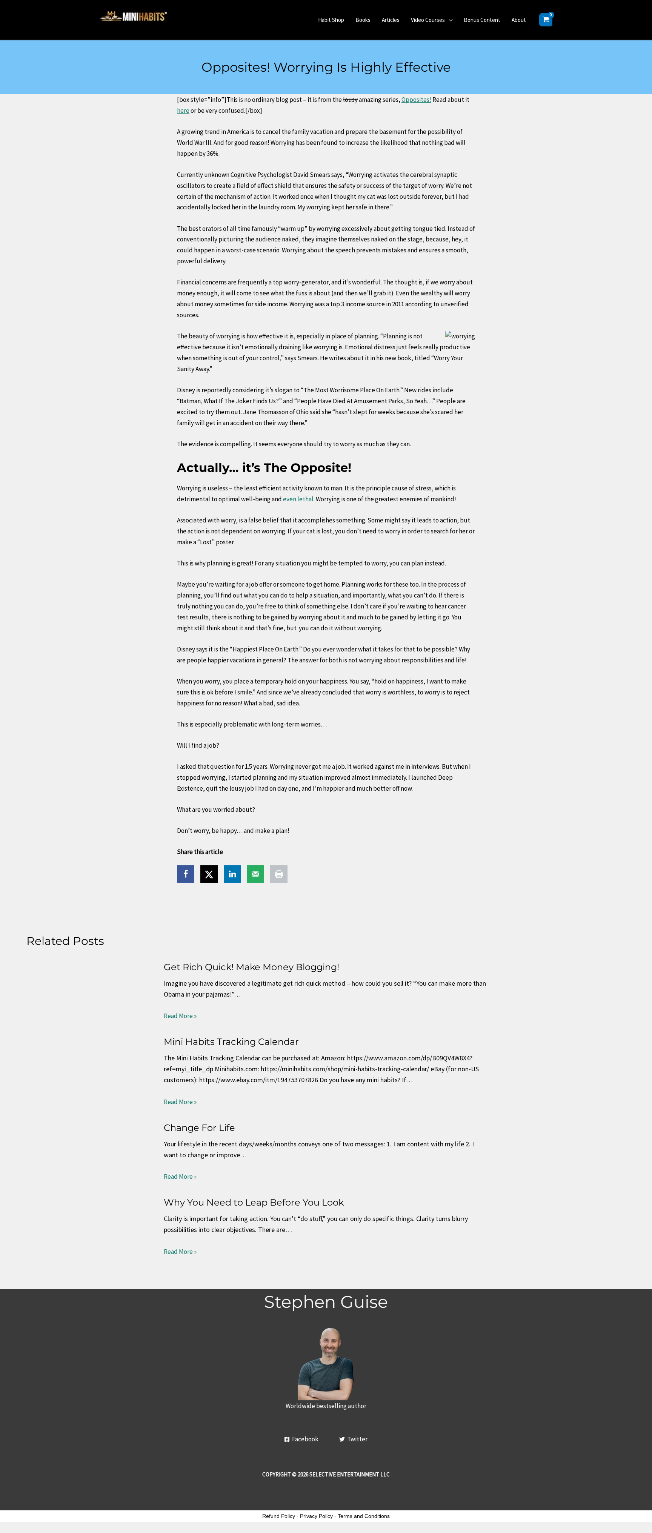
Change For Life (199, 1127)
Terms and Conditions (364, 1516)
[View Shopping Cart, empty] (545, 19)
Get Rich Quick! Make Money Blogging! (251, 967)
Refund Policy (278, 1516)
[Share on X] (209, 874)
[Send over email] (255, 874)
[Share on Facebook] (185, 874)
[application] (448, 19)
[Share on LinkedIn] (232, 874)
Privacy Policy (316, 1516)
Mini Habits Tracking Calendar (231, 1041)
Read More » (180, 1016)
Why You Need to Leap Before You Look (254, 1202)
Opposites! (416, 99)
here (183, 110)
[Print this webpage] (279, 874)
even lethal (298, 499)
